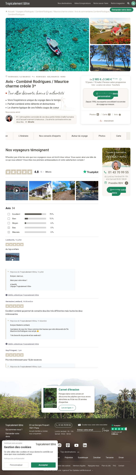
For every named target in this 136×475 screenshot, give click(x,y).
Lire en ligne (66, 408)
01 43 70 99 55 (118, 172)
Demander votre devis (118, 191)
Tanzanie (110, 457)
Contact (121, 466)
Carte (105, 114)
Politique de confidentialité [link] (14, 459)
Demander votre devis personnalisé (107, 95)
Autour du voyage (80, 136)
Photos (93, 114)
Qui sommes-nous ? (14, 430)
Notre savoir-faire (101, 3)
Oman (121, 457)
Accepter (43, 465)
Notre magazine (118, 3)
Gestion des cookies (63, 466)
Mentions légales (79, 466)
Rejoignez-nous (93, 466)
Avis (116, 114)
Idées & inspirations (83, 3)
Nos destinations (65, 3)
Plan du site (106, 466)
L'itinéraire (23, 136)
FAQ (114, 466)
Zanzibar (97, 457)
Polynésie (69, 457)
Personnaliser (16, 465)
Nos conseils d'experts (50, 136)
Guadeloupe (83, 457)
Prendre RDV (116, 183)
